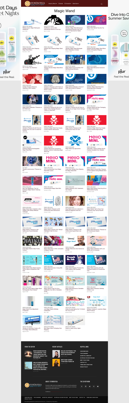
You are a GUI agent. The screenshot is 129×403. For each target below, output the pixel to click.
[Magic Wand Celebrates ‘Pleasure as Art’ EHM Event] (32, 99)
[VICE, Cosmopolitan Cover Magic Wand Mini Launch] (54, 161)
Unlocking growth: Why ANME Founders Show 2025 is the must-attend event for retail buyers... (40, 366)
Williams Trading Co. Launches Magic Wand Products (96, 309)
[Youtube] (97, 386)
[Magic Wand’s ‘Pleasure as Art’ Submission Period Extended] (32, 221)
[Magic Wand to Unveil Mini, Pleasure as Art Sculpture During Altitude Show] (96, 161)
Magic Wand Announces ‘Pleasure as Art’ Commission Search (96, 230)
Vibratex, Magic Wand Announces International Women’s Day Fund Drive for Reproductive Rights (74, 29)
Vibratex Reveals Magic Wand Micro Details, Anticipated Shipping (96, 49)
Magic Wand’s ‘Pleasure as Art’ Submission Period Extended (31, 230)
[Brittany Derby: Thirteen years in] (56, 362)
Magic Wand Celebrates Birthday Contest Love (95, 289)
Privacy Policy (84, 367)
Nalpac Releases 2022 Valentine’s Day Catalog (74, 189)
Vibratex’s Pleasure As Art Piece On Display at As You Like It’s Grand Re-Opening (32, 129)
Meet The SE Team (84, 360)
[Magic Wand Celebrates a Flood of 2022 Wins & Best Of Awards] (75, 79)
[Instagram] (85, 386)
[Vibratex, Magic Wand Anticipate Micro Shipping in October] (75, 40)
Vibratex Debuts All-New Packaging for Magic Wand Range (96, 108)
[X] (93, 386)
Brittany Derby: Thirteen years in (67, 360)
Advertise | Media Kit (85, 355)
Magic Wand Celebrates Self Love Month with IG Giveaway (96, 249)
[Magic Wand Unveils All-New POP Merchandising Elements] (75, 60)
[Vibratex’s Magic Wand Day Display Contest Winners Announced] (54, 120)
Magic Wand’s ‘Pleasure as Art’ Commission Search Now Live (73, 230)
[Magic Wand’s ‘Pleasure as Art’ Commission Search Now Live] (75, 221)
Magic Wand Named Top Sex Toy (95, 28)
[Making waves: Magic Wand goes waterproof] (32, 20)
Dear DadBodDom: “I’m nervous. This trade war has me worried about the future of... (40, 354)
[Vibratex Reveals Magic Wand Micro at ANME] (54, 60)
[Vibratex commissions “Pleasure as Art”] (32, 161)
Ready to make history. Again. (73, 328)
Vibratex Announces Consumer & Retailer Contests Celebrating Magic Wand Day (53, 150)
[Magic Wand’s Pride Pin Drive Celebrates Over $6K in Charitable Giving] (54, 280)
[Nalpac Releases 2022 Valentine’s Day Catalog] (75, 180)
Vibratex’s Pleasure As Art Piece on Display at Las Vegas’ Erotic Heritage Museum (75, 109)
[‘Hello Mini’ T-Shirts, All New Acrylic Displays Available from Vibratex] (96, 141)
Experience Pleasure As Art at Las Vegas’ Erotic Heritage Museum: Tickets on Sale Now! (53, 109)
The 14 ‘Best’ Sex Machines (30, 67)
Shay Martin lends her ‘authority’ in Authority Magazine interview (74, 209)
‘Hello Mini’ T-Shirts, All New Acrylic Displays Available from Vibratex (96, 149)
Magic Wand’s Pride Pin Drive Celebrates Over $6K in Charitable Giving (53, 290)
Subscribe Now (84, 351)
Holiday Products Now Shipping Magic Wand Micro (31, 49)
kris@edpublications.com (56, 391)
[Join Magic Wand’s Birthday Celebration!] (54, 301)
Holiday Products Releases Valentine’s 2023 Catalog (30, 87)
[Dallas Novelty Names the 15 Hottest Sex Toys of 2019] (75, 301)
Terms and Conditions (86, 364)
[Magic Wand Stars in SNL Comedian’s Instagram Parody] (54, 241)
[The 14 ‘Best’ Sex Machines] (32, 60)
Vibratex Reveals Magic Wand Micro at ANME (53, 68)
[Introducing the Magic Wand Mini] (54, 180)
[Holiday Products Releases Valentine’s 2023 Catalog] (32, 79)
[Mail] (89, 386)
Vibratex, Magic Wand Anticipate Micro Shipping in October (73, 49)
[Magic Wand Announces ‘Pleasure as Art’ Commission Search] (96, 221)
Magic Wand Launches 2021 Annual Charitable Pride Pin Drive (53, 230)
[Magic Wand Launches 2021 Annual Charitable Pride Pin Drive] (54, 221)
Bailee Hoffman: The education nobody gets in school (68, 352)
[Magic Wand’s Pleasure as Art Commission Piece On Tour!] (75, 120)
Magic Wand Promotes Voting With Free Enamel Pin (53, 268)
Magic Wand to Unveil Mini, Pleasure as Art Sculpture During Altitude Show (96, 170)
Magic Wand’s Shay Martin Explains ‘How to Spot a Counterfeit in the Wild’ (32, 269)
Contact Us (83, 362)
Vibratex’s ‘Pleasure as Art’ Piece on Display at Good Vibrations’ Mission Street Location (53, 88)
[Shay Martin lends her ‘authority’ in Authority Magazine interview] (75, 201)
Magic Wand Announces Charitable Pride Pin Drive (74, 289)
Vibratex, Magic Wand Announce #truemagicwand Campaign (95, 87)
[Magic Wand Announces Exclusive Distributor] (96, 60)
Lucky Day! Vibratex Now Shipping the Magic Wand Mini (74, 170)
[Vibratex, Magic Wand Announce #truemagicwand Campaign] (96, 79)
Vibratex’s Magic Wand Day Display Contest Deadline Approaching (96, 128)
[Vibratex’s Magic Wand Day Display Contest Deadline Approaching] (96, 120)
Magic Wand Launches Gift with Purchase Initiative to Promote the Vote (96, 269)
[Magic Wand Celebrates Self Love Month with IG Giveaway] (96, 241)
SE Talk (25, 168)
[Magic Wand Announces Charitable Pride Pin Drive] (75, 280)
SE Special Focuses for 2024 (87, 358)
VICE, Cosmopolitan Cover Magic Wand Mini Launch (52, 170)
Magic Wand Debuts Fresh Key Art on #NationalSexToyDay (96, 189)
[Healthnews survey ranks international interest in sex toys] (54, 20)
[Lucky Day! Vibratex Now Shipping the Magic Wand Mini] (75, 161)
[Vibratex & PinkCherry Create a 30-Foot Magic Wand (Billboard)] (32, 320)
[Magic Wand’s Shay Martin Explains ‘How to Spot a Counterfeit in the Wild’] (32, 260)
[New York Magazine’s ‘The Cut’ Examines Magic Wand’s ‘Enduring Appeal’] (32, 180)
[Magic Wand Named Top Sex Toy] (96, 20)
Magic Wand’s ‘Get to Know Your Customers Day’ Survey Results (95, 209)
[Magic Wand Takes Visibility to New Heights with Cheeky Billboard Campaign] (32, 201)
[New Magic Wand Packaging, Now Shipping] (54, 320)
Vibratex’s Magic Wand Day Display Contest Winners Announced (53, 128)
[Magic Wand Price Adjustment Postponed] (32, 301)
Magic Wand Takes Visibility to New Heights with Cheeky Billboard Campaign (32, 210)
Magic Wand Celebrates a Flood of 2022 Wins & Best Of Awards (74, 87)
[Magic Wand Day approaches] (75, 141)
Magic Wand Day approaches (73, 148)
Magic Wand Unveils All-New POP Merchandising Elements (74, 68)
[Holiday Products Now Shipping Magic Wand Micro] (32, 40)
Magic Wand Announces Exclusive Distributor (96, 68)
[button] (101, 4)
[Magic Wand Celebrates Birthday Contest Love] (96, 280)
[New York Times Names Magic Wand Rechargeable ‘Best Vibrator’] (32, 280)
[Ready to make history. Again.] (75, 320)
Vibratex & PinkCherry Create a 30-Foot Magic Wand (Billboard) (32, 329)
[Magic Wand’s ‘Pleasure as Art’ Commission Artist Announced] (54, 201)
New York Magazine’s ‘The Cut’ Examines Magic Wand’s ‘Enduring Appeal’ (31, 190)
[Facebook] (81, 386)
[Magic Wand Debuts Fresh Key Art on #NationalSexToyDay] (96, 180)
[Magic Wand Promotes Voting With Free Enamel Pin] (54, 260)
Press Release (69, 26)
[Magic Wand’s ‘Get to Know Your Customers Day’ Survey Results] (96, 201)
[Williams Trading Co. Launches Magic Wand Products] (96, 301)
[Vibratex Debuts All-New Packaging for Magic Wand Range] (96, 99)
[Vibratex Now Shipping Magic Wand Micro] (54, 40)
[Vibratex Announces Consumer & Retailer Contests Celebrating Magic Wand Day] (54, 141)
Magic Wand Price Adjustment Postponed (30, 309)
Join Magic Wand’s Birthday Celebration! (51, 309)
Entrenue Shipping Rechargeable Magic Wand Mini (31, 149)
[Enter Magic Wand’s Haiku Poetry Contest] (32, 241)
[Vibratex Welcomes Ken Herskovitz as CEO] (75, 241)
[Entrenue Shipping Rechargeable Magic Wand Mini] (32, 141)
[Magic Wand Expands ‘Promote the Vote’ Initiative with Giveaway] (75, 260)
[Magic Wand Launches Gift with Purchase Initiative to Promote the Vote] (96, 260)
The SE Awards (84, 353)
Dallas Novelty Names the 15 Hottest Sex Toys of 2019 (75, 309)
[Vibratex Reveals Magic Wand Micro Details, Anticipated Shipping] (96, 40)
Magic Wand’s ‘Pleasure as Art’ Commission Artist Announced (52, 209)
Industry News (27, 26)
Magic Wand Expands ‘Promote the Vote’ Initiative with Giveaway (74, 268)
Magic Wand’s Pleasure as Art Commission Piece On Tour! (73, 128)
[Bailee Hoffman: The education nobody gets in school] (56, 354)
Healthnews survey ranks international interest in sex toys (52, 28)
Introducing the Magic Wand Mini (52, 188)
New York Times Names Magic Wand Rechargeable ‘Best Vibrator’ (32, 289)
